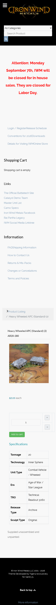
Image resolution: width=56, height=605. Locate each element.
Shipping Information (24, 247)
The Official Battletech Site (19, 193)
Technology (18, 462)
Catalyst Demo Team (16, 198)
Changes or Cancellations (22, 270)
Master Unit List (12, 202)
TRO (13, 497)
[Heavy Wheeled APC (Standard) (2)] (29, 363)
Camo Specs (11, 207)
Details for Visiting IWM (21, 143)
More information (28, 602)
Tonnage (16, 454)
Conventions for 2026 (20, 136)
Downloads (38, 136)
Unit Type (16, 472)
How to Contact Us (18, 255)
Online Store (41, 143)
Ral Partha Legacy (14, 217)
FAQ (10, 247)
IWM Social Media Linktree (19, 222)
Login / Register (17, 128)
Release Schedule (36, 128)
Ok (3, 597)
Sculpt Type (18, 520)
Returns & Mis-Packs (19, 263)
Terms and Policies (18, 278)
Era (12, 484)
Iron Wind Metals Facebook (19, 212)
